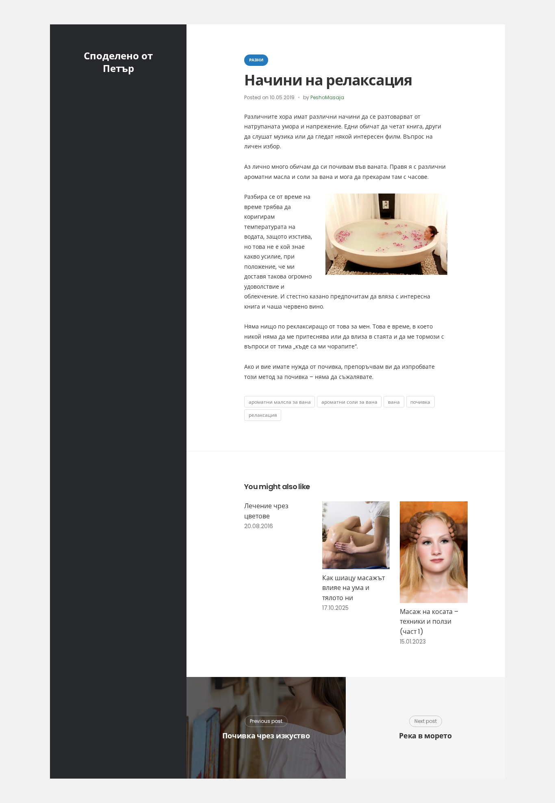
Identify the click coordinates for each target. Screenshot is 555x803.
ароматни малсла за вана (280, 401)
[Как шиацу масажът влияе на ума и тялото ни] (356, 535)
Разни (256, 60)
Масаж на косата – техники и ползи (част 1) (429, 621)
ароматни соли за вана (349, 401)
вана (394, 401)
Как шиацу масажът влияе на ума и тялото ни (353, 588)
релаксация (263, 414)
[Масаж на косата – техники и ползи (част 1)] (434, 552)
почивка (420, 401)
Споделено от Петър (118, 62)
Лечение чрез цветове (266, 511)
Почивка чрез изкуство (266, 735)
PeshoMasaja (327, 97)
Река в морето (425, 735)
